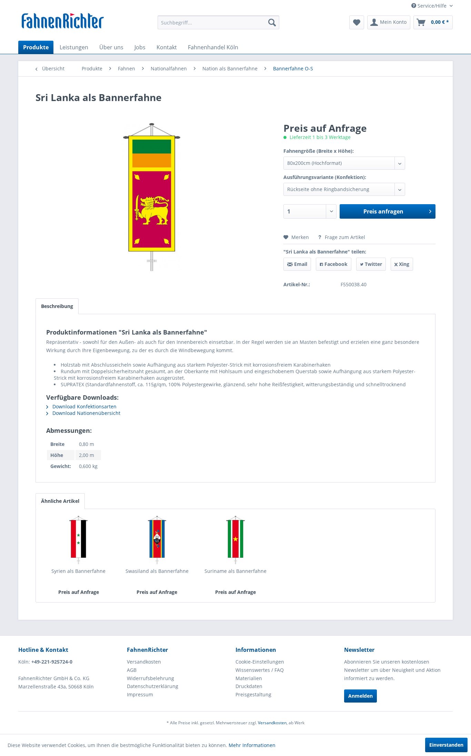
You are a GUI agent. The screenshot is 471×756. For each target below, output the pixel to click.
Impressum (140, 694)
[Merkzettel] (356, 22)
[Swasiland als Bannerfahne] (157, 540)
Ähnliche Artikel (60, 501)
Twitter (372, 264)
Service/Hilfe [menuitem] (432, 5)
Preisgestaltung (253, 694)
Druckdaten (249, 686)
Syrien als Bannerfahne (78, 571)
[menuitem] (218, 22)
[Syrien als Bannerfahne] (78, 540)
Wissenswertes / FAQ (260, 670)
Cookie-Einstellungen (260, 661)
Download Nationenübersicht (85, 413)
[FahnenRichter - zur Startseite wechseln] (63, 21)
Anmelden (360, 696)
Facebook (335, 264)
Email (300, 264)
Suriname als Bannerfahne (235, 571)
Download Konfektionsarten (84, 406)
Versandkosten (144, 661)
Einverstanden (446, 745)
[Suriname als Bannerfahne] (235, 540)
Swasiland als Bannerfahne (157, 571)
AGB (132, 670)
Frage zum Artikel (344, 237)
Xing (403, 264)
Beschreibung (57, 306)
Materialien (249, 678)
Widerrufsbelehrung (150, 678)
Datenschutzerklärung (152, 686)
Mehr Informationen (252, 745)
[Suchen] (272, 22)
